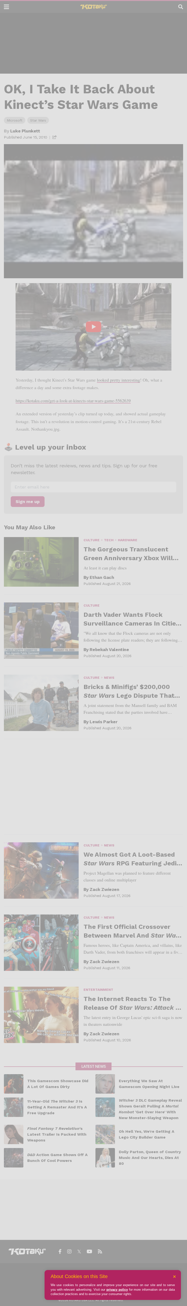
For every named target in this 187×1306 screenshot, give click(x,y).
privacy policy (117, 1289)
